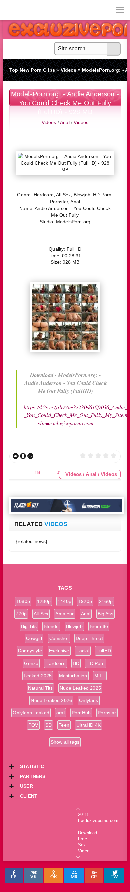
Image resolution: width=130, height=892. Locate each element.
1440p (64, 601)
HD (76, 663)
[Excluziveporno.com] (10, 10)
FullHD (103, 650)
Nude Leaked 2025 (80, 688)
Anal (65, 122)
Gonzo (31, 663)
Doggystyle (30, 650)
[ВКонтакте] (16, 456)
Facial (82, 650)
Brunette (99, 626)
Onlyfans (88, 700)
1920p (85, 601)
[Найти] (114, 49)
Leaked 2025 (38, 675)
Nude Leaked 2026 (51, 700)
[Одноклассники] (23, 456)
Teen (64, 725)
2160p (106, 601)
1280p (44, 601)
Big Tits (29, 626)
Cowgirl (34, 638)
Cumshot (59, 638)
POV (33, 725)
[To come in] (30, 10)
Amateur (64, 613)
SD (48, 725)
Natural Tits (40, 688)
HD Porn (95, 663)
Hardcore (55, 663)
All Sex (41, 613)
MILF (100, 675)
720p (21, 613)
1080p (23, 601)
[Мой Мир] (30, 456)
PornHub (81, 712)
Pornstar (107, 712)
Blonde (51, 626)
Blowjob (74, 626)
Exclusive (59, 650)
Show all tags (65, 742)
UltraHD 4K (88, 725)
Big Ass (105, 613)
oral (60, 712)
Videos (49, 122)
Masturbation (73, 675)
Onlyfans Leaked (31, 712)
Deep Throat (89, 638)
